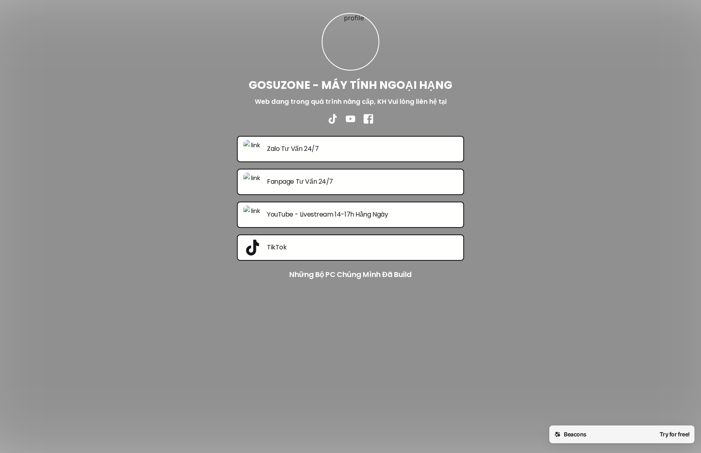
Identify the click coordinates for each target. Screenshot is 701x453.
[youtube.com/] (350, 119)
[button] (350, 359)
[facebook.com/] (368, 119)
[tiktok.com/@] (333, 119)
